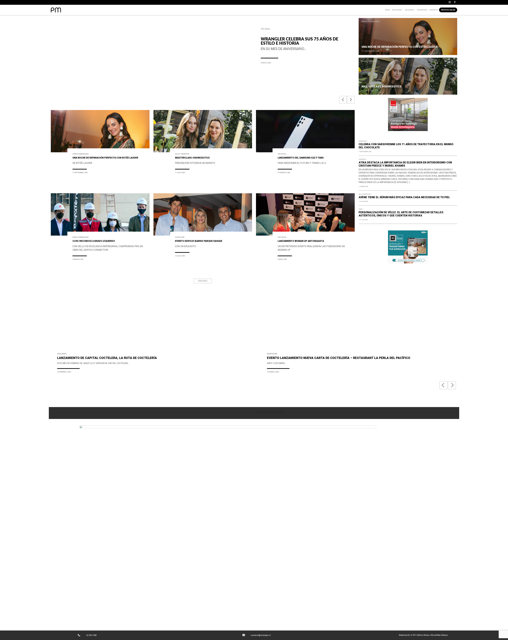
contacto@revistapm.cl (261, 635)
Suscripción (422, 10)
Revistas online (448, 10)
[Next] (452, 385)
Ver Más (202, 281)
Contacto (433, 10)
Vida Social (397, 10)
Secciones (409, 10)
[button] (343, 101)
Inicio (387, 10)
